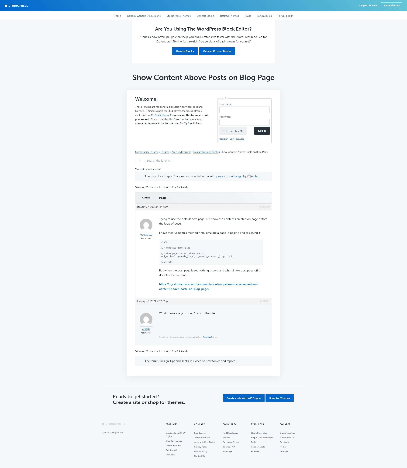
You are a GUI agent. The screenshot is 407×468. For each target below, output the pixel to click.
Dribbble (284, 451)
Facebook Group (231, 442)
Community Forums (146, 151)
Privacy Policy (200, 447)
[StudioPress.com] (17, 5)
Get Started (171, 450)
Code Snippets (258, 447)
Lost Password (237, 138)
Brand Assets (200, 433)
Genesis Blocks (185, 51)
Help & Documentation (262, 437)
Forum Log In (285, 15)
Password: (225, 116)
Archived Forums (181, 151)
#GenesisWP (229, 447)
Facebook (284, 442)
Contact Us (199, 456)
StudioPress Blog (259, 433)
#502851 (265, 301)
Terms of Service (202, 437)
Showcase (170, 455)
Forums (165, 151)
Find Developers (230, 433)
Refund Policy (200, 451)
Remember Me (234, 131)
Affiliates (255, 451)
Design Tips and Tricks (205, 151)
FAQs (253, 442)
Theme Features (173, 445)
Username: (226, 104)
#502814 (265, 206)
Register (223, 138)
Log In (262, 130)
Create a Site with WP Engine (176, 434)
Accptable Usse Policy (204, 442)
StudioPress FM (287, 437)
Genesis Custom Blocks (217, 51)
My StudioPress (392, 5)
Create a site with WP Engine (244, 398)
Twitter (283, 447)
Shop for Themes (279, 398)
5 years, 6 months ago (228, 176)
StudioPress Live (287, 433)
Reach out (207, 337)
